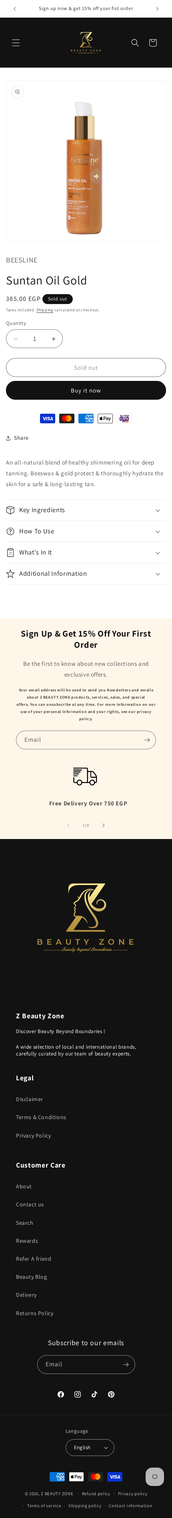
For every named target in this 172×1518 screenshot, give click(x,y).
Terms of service (44, 1505)
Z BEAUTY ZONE (57, 1493)
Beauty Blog (31, 1276)
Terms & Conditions (41, 1117)
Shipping (44, 309)
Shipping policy (85, 1505)
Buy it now (86, 390)
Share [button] (21, 437)
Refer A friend (33, 1258)
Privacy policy (133, 1493)
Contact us (30, 1204)
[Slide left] (68, 825)
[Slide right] (103, 825)
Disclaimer (29, 1099)
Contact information (130, 1505)
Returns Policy (34, 1313)
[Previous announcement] (15, 9)
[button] (16, 43)
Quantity (16, 323)
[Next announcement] (157, 9)
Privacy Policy (33, 1135)
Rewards (27, 1240)
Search (25, 1222)
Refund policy (96, 1493)
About (24, 1186)
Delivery (26, 1294)
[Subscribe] (147, 740)
